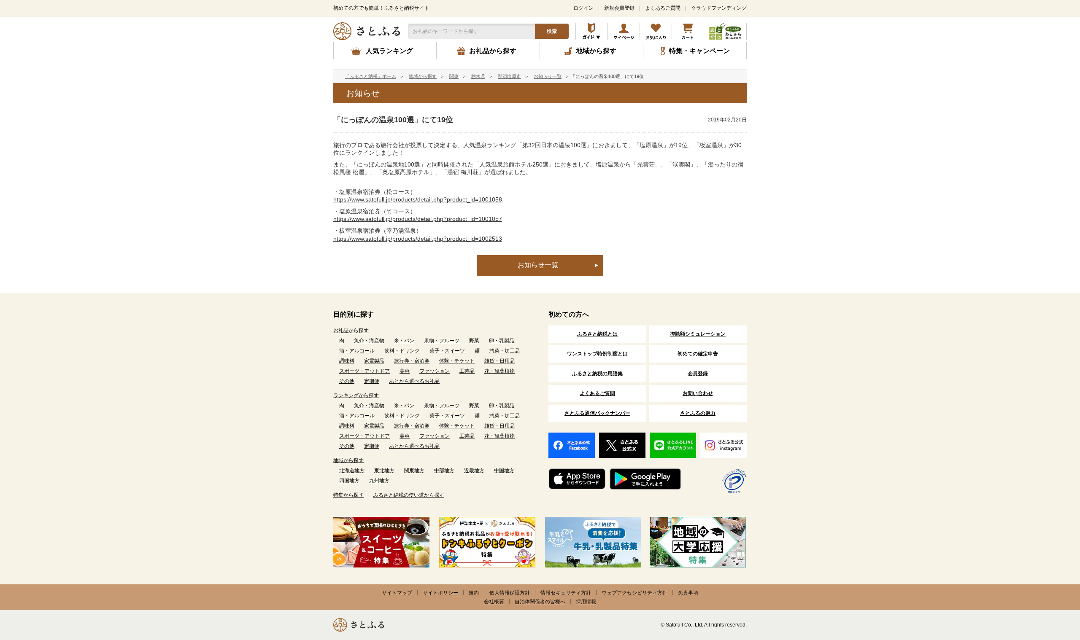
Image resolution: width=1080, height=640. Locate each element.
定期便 (371, 381)
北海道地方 (351, 470)
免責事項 (688, 593)
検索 (552, 31)
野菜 (474, 341)
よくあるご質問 (662, 8)
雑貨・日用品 (499, 361)
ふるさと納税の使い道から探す (408, 495)
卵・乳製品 (501, 341)
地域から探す (423, 76)
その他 (346, 381)
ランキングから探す (356, 395)
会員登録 (698, 373)
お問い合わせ (698, 393)
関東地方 (414, 470)
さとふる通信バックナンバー (597, 413)
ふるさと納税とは (597, 334)
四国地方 (349, 481)
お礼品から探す (351, 330)
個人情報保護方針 (509, 593)
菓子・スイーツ (447, 351)
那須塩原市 (509, 76)
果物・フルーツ (441, 341)
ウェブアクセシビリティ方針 (634, 593)
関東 (454, 76)
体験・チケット (457, 361)
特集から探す (348, 495)
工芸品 (467, 371)
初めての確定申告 (698, 354)
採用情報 (586, 602)
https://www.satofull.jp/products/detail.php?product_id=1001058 (417, 199)
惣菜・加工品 (504, 351)
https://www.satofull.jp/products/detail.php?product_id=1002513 (417, 238)
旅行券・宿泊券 (411, 361)
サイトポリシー (440, 593)
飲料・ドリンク (402, 351)
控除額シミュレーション (698, 334)
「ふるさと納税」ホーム (370, 76)
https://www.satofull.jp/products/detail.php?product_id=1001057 (417, 218)
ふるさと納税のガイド (592, 31)
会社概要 (494, 602)
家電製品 (374, 361)
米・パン (404, 341)
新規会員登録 (619, 8)
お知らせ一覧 (548, 76)
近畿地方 (474, 470)
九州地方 (379, 481)
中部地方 (444, 470)
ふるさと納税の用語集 (597, 373)
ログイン (583, 8)
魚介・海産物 (369, 341)
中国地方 (504, 470)
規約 (474, 593)
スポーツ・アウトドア (364, 371)
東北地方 (384, 470)
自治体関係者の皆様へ (540, 602)
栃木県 (478, 76)
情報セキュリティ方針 (565, 593)
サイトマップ (397, 593)
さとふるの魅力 (698, 413)
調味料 (346, 361)
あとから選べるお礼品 (414, 381)
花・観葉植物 (499, 371)
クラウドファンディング (719, 8)
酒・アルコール (357, 351)
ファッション (434, 371)
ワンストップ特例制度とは (597, 354)
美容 (405, 371)
